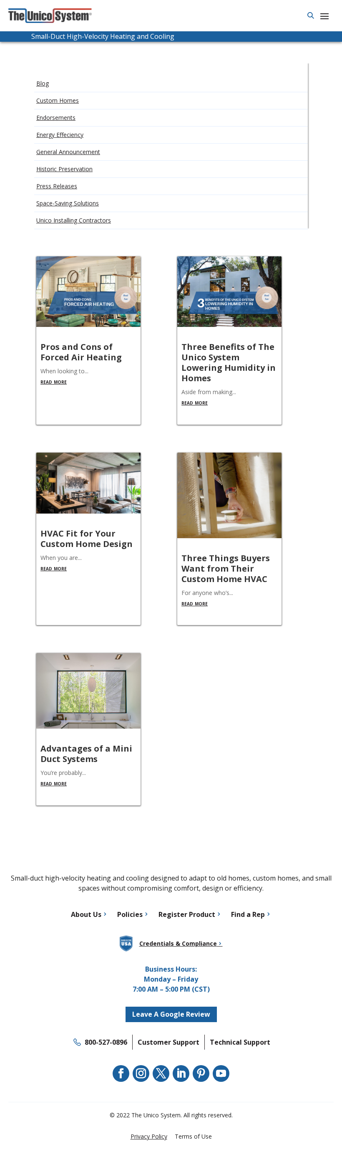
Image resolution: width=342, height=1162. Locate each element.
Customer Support (168, 1042)
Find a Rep (248, 914)
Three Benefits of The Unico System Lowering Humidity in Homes (228, 362)
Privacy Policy (149, 1136)
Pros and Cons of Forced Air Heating (81, 352)
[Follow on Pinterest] (201, 1073)
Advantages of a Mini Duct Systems (86, 754)
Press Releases (56, 186)
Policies (130, 914)
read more (53, 381)
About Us (86, 914)
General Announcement (68, 152)
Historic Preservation (64, 169)
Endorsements (55, 118)
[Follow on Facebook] (121, 1073)
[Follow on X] (161, 1073)
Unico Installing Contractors (73, 220)
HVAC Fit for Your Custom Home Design (86, 538)
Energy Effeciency (59, 135)
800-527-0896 (106, 1042)
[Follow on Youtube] (221, 1073)
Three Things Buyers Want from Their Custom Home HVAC (225, 568)
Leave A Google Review (171, 1014)
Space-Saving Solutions (67, 203)
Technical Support (240, 1042)
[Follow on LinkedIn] (181, 1073)
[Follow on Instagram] (141, 1073)
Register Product (186, 914)
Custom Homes (57, 100)
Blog (42, 83)
